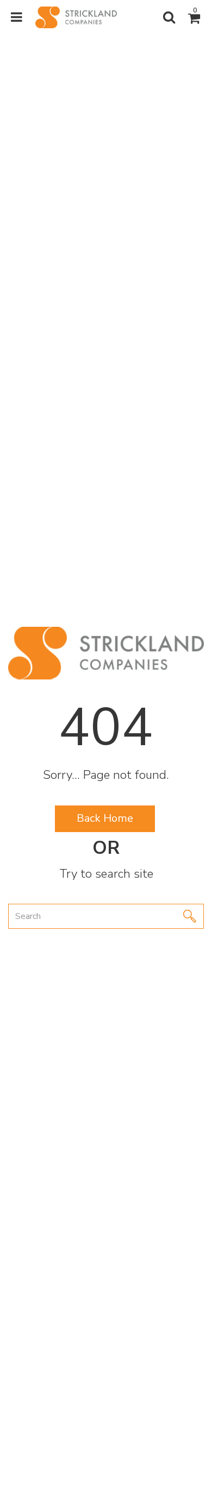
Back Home (105, 818)
